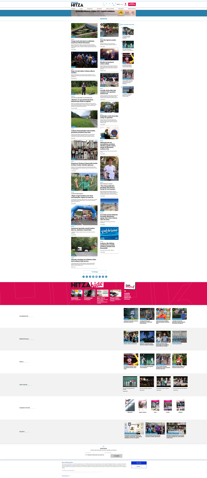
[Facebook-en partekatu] (83, 277)
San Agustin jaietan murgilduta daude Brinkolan (127, 37)
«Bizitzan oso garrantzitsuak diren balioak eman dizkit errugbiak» (82, 100)
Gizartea (73, 126)
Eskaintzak (127, 296)
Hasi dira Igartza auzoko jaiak (108, 40)
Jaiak (124, 34)
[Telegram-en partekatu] (96, 277)
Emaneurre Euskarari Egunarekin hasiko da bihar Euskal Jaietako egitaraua (84, 164)
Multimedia (99, 8)
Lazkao (72, 128)
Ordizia (72, 69)
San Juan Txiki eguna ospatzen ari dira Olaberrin (128, 50)
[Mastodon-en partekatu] (90, 277)
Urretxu (72, 192)
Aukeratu (138, 466)
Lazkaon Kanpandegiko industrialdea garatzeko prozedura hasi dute (83, 131)
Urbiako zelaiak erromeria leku (130, 343)
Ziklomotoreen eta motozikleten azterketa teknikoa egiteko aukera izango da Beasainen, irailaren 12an (108, 146)
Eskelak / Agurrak (110, 8)
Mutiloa (101, 88)
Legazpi (72, 257)
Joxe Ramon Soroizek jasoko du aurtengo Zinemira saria (127, 95)
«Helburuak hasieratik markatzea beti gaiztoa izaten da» (131, 321)
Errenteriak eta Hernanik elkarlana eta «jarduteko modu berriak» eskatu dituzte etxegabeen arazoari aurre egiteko (133, 436)
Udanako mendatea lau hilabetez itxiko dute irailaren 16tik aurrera (83, 260)
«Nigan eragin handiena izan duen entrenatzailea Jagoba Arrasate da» (82, 196)
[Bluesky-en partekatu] (93, 277)
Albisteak (73, 8)
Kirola (102, 210)
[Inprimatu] (106, 277)
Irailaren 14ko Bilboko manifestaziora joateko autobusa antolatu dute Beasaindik (107, 245)
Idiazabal (72, 96)
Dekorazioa (130, 412)
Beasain (72, 39)
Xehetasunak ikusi (65, 475)
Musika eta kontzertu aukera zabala (107, 63)
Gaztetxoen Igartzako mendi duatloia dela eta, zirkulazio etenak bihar (83, 229)
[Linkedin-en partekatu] (103, 277)
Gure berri (127, 293)
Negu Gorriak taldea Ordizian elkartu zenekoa (83, 72)
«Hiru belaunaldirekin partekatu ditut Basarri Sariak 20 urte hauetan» (107, 187)
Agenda (81, 8)
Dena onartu (139, 462)
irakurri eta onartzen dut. (95, 454)
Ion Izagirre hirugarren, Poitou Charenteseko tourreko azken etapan (127, 65)
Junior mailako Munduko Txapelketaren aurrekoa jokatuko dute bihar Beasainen (128, 82)
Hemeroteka (127, 297)
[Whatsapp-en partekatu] (100, 277)
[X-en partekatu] (87, 277)
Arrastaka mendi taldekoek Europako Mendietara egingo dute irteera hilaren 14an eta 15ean (109, 217)
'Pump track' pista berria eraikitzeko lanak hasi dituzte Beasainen (82, 42)
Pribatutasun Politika (91, 454)
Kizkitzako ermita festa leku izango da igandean (109, 116)
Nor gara (127, 299)
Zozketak (127, 294)
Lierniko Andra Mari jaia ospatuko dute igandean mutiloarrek (108, 91)
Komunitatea (90, 8)
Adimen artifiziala (132, 8)
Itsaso (101, 114)
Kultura (102, 59)
